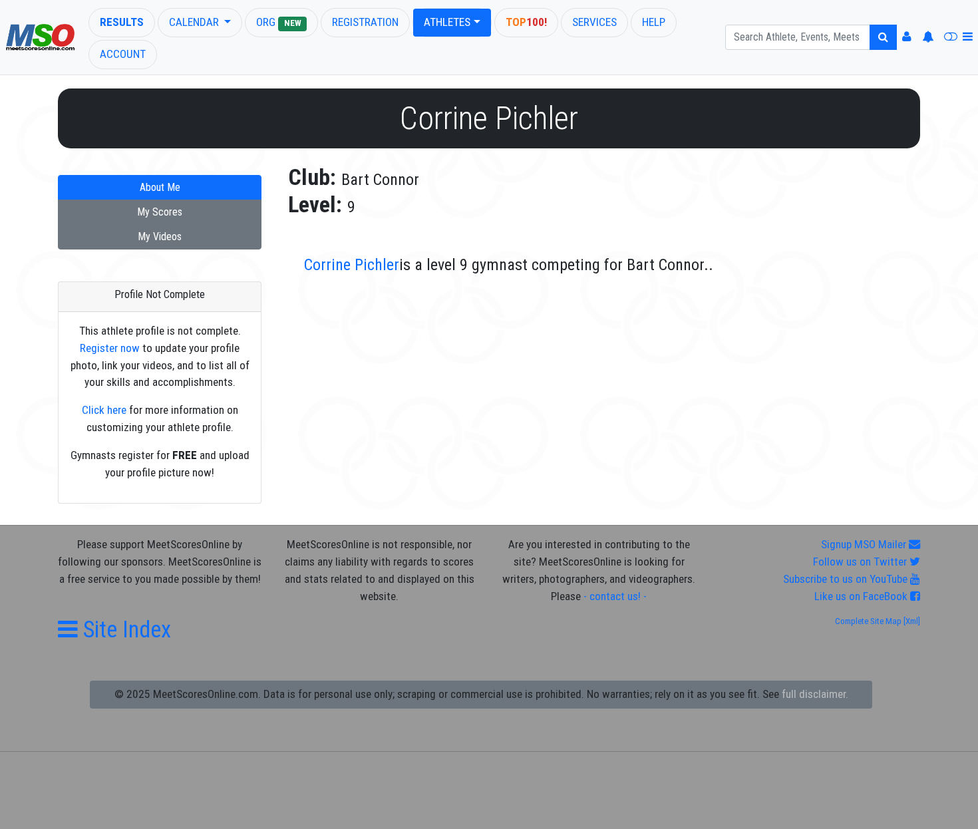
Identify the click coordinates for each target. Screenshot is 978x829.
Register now (110, 348)
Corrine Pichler (351, 264)
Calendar (195, 22)
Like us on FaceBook (862, 596)
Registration (365, 22)
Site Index (124, 629)
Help (653, 22)
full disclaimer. (815, 694)
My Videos (160, 236)
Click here (104, 409)
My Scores (159, 212)
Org (278, 22)
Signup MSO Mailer (865, 544)
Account (123, 54)
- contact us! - (615, 596)
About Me (160, 187)
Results (122, 22)
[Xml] (910, 621)
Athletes (447, 22)
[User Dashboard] (907, 37)
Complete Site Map (868, 621)
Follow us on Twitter (861, 561)
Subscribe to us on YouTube (846, 578)
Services (594, 22)
